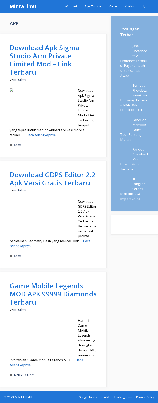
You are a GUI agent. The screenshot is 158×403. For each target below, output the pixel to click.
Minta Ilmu (23, 6)
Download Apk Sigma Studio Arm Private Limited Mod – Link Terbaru (45, 59)
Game (113, 6)
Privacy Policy (145, 397)
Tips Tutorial (93, 6)
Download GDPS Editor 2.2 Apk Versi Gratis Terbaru (52, 178)
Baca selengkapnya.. (41, 135)
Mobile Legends (24, 375)
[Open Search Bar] (143, 6)
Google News (88, 397)
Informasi (70, 6)
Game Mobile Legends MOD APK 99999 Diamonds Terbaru (53, 293)
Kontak (129, 6)
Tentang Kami (123, 397)
